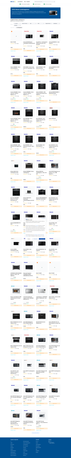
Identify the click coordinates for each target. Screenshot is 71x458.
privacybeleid (35, 234)
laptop (11, 442)
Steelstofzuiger (25, 453)
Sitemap (37, 452)
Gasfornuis (24, 455)
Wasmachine (12, 444)
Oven (16, 6)
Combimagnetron (25, 444)
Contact (37, 442)
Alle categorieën (20, 1)
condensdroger (25, 450)
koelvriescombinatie (13, 453)
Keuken (14, 6)
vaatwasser (24, 449)
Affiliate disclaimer (38, 447)
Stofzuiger (24, 447)
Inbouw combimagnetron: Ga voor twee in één (24, 6)
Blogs (25, 1)
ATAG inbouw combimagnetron (36, 6)
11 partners (36, 225)
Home (11, 6)
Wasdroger (12, 447)
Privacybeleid (43, 218)
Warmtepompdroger (26, 441)
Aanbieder (15, 25)
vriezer (24, 452)
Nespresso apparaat (13, 455)
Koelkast (12, 449)
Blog (36, 449)
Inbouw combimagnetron (26, 442)
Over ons (37, 441)
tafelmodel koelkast (13, 450)
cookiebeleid (38, 234)
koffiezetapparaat (13, 452)
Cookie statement (38, 444)
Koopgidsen (28, 1)
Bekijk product (16, 49)
